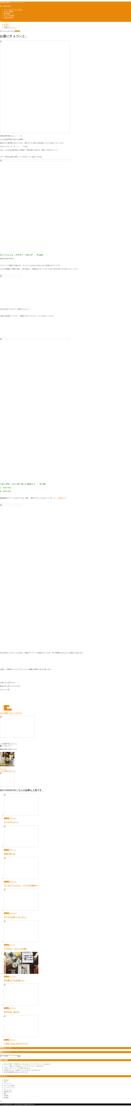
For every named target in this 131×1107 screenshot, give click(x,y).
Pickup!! (6, 706)
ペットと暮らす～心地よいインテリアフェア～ (23, 1066)
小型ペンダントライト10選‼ (17, 1068)
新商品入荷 (8, 709)
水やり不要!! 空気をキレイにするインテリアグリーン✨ (27, 1064)
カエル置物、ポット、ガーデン (11, 713)
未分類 (6, 1095)
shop (5, 708)
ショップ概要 (8, 11)
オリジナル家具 (9, 15)
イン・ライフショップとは (13, 9)
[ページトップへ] (1, 1101)
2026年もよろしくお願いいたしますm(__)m (22, 1070)
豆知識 (6, 1097)
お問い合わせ (8, 17)
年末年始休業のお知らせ (16, 1072)
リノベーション (9, 1087)
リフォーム (8, 1089)
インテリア (8, 1083)
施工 (5, 1093)
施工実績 (7, 13)
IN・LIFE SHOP (5, 6)
